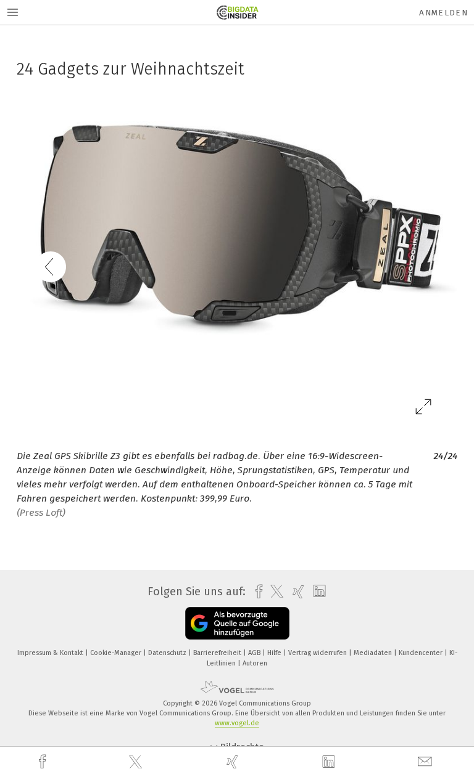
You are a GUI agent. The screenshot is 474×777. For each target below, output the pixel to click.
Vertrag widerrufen (318, 653)
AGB (255, 653)
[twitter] (137, 762)
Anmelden (443, 12)
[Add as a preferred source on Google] (237, 623)
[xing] (234, 762)
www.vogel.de (237, 723)
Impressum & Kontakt (51, 653)
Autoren (255, 663)
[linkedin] (330, 762)
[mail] (426, 761)
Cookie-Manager (116, 653)
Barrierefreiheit (218, 653)
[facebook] (44, 761)
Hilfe (275, 653)
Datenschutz (168, 653)
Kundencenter (421, 653)
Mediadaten (374, 653)
